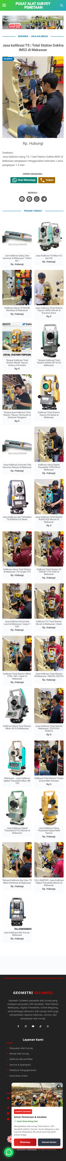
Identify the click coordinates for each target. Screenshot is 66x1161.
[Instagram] (26, 1026)
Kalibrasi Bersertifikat (21, 1059)
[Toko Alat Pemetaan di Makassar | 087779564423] (33, 5)
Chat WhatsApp (26, 179)
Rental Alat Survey (19, 1053)
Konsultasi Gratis (18, 1075)
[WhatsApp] (48, 1026)
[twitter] (29, 199)
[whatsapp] (37, 199)
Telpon (49, 179)
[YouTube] (33, 1026)
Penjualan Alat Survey (21, 1048)
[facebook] (22, 199)
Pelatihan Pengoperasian (22, 1070)
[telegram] (44, 199)
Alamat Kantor (49, 1142)
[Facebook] (18, 1026)
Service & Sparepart (20, 1064)
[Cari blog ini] (62, 5)
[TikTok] (40, 1026)
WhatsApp (25, 1142)
